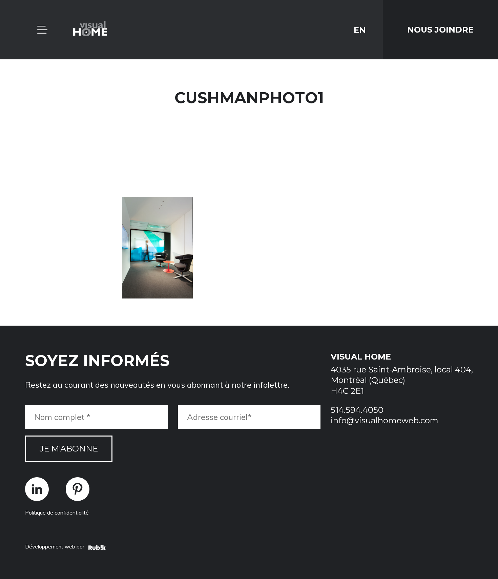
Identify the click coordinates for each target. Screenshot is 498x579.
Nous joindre (440, 30)
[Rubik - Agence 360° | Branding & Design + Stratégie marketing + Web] (97, 548)
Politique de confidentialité (57, 512)
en (360, 30)
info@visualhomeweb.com (384, 420)
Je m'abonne (69, 448)
